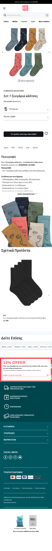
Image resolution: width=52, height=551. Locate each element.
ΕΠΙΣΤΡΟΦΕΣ (7, 488)
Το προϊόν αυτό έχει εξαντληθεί (23, 134)
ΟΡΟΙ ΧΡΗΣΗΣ (16, 488)
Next (49, 297)
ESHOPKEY (13, 502)
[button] (5, 15)
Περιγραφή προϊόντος (12, 101)
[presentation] (3, 52)
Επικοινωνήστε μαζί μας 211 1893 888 (26, 2)
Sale (33, 21)
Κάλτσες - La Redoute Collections (45, 347)
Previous (5, 297)
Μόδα (14, 21)
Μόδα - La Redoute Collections (7, 347)
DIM (4, 315)
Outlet (24, 21)
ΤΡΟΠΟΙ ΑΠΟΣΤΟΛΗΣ (27, 488)
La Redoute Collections (14, 90)
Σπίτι (6, 21)
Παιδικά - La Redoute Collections (20, 347)
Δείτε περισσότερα (26, 194)
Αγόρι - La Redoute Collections (33, 347)
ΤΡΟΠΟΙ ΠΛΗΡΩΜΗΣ (40, 488)
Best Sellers (44, 21)
